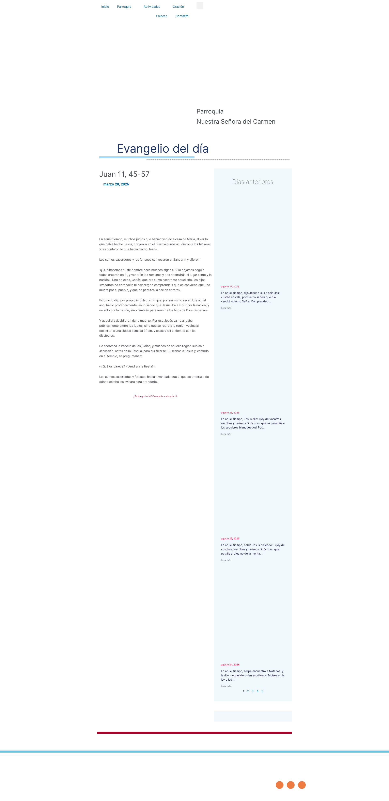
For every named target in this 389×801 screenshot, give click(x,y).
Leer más (226, 307)
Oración (178, 7)
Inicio (105, 7)
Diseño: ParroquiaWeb (293, 795)
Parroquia (124, 7)
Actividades (152, 7)
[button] (200, 5)
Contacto (181, 16)
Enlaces (161, 16)
